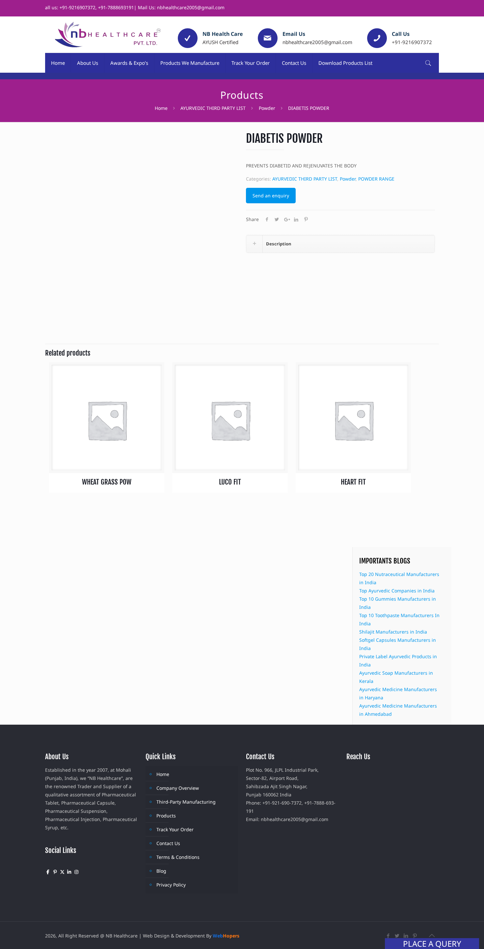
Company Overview (177, 788)
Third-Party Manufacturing (186, 802)
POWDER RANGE (376, 179)
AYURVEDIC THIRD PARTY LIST (213, 108)
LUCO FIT (230, 482)
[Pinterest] (415, 935)
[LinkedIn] (406, 935)
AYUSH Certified (220, 42)
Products (166, 815)
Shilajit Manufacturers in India (393, 632)
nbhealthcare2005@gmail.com (317, 42)
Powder (267, 108)
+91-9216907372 (412, 42)
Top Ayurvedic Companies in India (397, 590)
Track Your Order (175, 829)
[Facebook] (388, 935)
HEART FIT (353, 482)
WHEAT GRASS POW (106, 482)
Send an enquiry (271, 195)
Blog (161, 871)
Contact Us (168, 843)
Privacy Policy (171, 885)
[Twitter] (397, 935)
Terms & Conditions (178, 857)
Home (161, 108)
